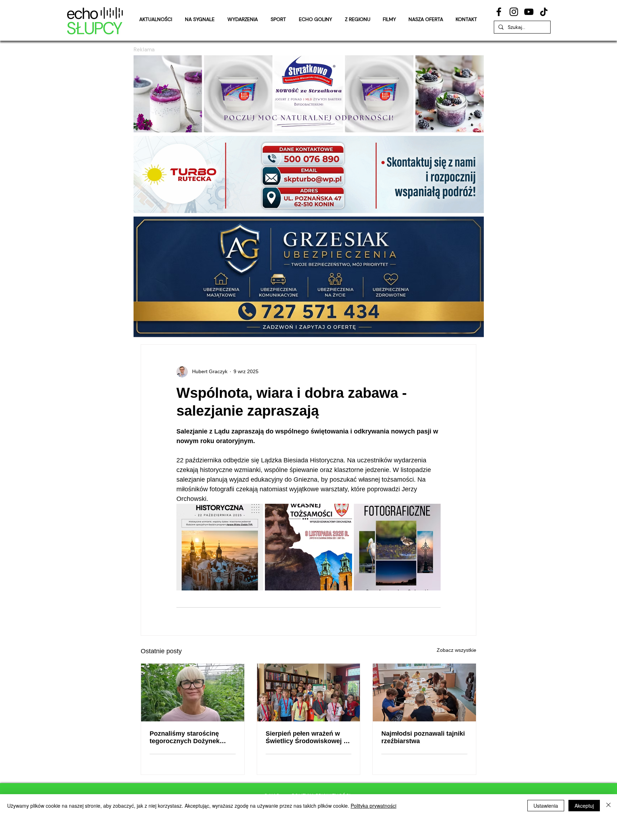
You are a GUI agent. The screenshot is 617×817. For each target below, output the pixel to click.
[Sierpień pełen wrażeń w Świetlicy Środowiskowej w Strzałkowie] (308, 692)
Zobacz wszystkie (456, 650)
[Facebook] (499, 11)
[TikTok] (544, 11)
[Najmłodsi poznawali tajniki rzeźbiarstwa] (424, 692)
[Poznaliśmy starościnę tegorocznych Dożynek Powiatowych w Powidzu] (192, 692)
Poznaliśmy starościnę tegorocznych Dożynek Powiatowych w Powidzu (187, 737)
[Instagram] (514, 11)
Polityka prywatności (373, 805)
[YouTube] (529, 11)
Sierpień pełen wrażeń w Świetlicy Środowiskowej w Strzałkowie (307, 737)
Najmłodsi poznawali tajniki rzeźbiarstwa (423, 737)
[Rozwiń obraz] (219, 547)
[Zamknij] (608, 805)
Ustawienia (545, 805)
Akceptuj (584, 805)
